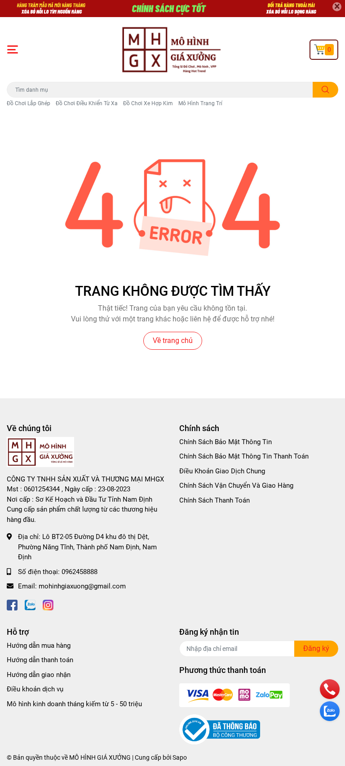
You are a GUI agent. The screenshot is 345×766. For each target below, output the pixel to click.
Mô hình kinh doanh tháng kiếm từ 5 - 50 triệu (74, 704)
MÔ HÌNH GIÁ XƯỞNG (100, 757)
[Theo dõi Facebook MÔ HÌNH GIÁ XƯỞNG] (12, 604)
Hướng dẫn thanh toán (40, 660)
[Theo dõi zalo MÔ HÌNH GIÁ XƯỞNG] (30, 604)
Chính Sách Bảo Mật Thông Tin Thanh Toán (244, 456)
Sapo (179, 757)
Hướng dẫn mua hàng (39, 645)
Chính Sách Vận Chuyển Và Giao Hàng (236, 485)
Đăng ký (316, 648)
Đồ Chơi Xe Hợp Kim (148, 103)
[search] (325, 90)
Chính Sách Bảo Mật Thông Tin (225, 442)
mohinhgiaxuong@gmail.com (82, 586)
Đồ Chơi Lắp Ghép (28, 103)
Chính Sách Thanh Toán (214, 500)
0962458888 (79, 572)
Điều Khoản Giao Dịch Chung (222, 471)
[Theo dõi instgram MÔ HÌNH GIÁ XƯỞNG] (48, 604)
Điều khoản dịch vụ (35, 689)
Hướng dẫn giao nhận (39, 675)
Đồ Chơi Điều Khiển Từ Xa (87, 103)
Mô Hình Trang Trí (200, 103)
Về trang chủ (173, 340)
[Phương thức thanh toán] (234, 694)
